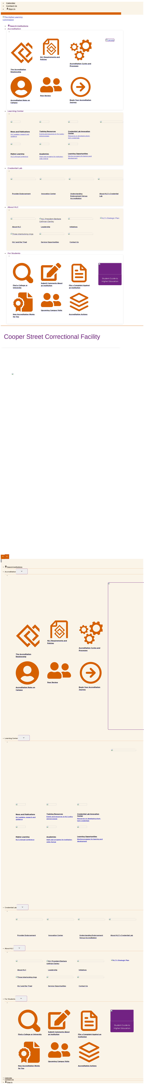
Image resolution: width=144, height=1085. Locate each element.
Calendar (10, 3)
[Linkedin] (103, 413)
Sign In (12, 9)
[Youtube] (103, 539)
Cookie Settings (42, 548)
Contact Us (11, 6)
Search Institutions (19, 26)
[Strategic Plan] (113, 230)
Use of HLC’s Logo (29, 548)
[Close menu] (1, 560)
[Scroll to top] (3, 557)
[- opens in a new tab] (110, 40)
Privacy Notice (17, 548)
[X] (103, 476)
